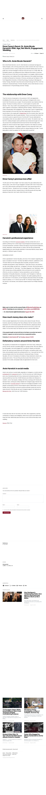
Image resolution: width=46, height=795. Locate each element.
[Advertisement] (23, 8)
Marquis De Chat (7, 391)
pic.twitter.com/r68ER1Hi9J (32, 309)
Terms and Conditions (7, 754)
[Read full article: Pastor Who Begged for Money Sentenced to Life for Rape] (33, 732)
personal (14, 374)
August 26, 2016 (29, 312)
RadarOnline (23, 113)
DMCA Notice (15, 752)
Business (4, 707)
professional (6, 374)
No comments (6, 53)
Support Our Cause (6, 755)
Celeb (8, 40)
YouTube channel (15, 383)
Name (4, 504)
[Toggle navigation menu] (3, 19)
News (26, 707)
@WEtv (5, 309)
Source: (5, 423)
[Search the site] (41, 18)
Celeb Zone (13, 40)
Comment (4, 493)
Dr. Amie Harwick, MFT (13, 337)
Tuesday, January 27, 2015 (27, 337)
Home (4, 40)
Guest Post (14, 754)
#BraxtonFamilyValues (33, 307)
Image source (5, 175)
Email (18, 504)
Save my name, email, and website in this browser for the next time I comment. (17, 509)
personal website (20, 241)
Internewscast (5, 564)
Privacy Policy (8, 752)
